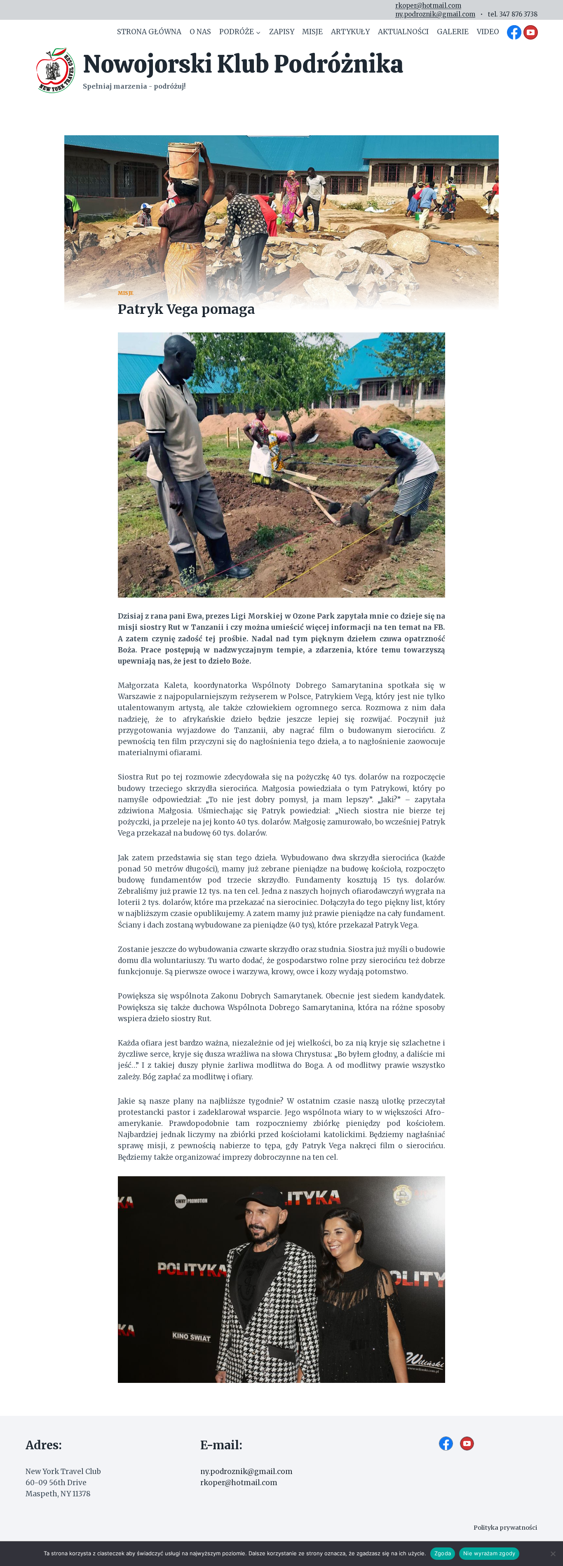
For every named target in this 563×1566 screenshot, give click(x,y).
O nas (200, 31)
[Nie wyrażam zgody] (553, 1554)
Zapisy (281, 31)
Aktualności (403, 31)
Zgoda (442, 1553)
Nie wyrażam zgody (489, 1553)
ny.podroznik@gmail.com (435, 14)
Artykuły (350, 31)
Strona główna (149, 31)
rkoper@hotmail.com (428, 5)
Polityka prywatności (505, 1527)
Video (488, 31)
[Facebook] (514, 32)
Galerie (453, 31)
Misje (312, 31)
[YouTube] (530, 32)
